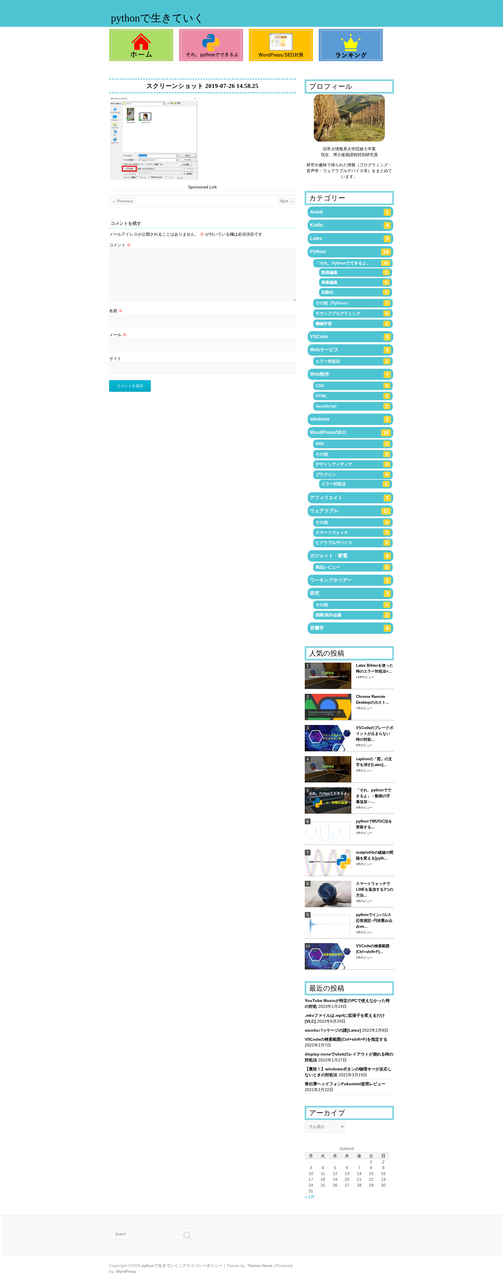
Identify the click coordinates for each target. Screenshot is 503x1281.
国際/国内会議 (352, 615)
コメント (120, 245)
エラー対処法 (352, 361)
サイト (115, 358)
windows (349, 419)
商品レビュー (352, 567)
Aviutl (349, 212)
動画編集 (354, 272)
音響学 (349, 628)
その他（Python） (352, 303)
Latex (349, 238)
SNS (352, 443)
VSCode (349, 336)
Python (349, 251)
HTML (352, 396)
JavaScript (352, 406)
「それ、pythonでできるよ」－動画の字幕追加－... (373, 796)
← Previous (122, 201)
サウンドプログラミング (352, 313)
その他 (352, 454)
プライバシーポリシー (202, 1265)
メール (118, 334)
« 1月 (310, 1196)
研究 (349, 593)
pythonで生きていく (157, 18)
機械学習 (352, 323)
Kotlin (349, 225)
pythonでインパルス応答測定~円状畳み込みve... (374, 921)
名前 (116, 310)
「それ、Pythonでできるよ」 (352, 263)
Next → (286, 201)
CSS (352, 385)
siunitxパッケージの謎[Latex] (333, 1030)
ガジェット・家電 (349, 555)
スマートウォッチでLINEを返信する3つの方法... (374, 889)
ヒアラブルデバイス (352, 542)
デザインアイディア (352, 464)
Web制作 (349, 374)
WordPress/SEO (349, 432)
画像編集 (354, 282)
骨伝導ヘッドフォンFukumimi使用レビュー (345, 1083)
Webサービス (349, 349)
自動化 (354, 292)
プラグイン (352, 474)
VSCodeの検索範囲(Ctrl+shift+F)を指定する (346, 1039)
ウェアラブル (349, 511)
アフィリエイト (349, 497)
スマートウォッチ (352, 532)
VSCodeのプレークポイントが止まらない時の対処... (374, 734)
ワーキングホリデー (349, 580)
